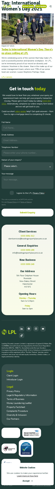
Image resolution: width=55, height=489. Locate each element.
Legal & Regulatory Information (22, 395)
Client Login (12, 375)
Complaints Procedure (17, 411)
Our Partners (13, 419)
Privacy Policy (12, 202)
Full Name (6, 122)
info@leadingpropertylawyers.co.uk (27, 253)
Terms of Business (15, 399)
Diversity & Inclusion (16, 415)
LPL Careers (7, 77)
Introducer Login (15, 379)
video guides (20, 111)
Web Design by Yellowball (41, 485)
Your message (8, 173)
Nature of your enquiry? (12, 160)
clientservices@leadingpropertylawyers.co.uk (27, 238)
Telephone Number (10, 147)
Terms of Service (26, 202)
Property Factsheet (16, 407)
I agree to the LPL (30, 193)
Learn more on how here (27, 476)
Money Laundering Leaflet (19, 403)
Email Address (8, 135)
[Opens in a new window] (21, 328)
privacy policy (38, 193)
